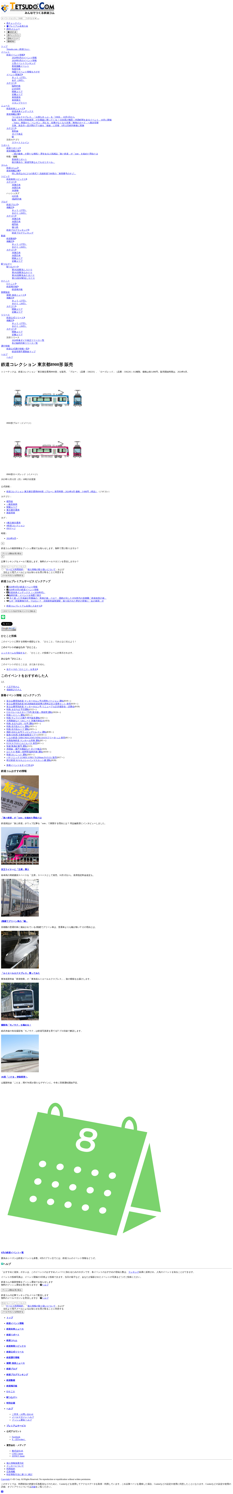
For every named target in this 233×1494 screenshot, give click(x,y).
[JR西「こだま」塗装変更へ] (20, 1071)
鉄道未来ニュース (15, 108)
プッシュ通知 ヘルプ (22, 1420)
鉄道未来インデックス (22, 111)
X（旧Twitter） (19, 1439)
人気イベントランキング (24, 63)
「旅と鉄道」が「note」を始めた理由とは (21, 818)
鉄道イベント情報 (15, 55)
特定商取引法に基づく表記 (19, 1474)
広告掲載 (10, 1471)
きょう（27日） (19, 77)
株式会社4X (17, 1451)
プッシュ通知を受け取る (11, 554)
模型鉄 (15, 224)
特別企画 (10, 1403)
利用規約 (10, 1469)
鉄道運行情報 (12, 1357)
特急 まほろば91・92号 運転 (19, 723)
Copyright (5, 1479)
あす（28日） (18, 80)
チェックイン (14, 23)
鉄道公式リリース (15, 318)
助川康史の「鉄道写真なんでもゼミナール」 (33, 162)
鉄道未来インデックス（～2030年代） (27, 592)
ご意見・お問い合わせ (22, 1414)
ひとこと (10, 284)
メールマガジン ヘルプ (23, 1417)
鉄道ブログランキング (17, 230)
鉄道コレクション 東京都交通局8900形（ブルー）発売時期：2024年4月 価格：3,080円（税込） (52, 491)
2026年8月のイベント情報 (24, 58)
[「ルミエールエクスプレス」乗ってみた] (20, 968)
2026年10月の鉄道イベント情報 (23, 589)
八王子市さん (12, 687)
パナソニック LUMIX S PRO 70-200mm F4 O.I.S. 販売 (31, 757)
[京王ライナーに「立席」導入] (20, 864)
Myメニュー (14, 29)
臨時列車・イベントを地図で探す (25, 595)
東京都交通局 (12, 510)
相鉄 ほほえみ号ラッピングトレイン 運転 (26, 732)
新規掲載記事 (12, 114)
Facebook (16, 1437)
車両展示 (16, 100)
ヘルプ (9, 357)
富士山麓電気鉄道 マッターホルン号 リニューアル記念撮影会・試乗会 (40, 706)
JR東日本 (16, 185)
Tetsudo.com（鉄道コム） (18, 49)
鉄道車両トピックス (16, 179)
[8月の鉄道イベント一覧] (82, 1247)
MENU (11, 42)
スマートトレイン (20, 142)
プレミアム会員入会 (18, 26)
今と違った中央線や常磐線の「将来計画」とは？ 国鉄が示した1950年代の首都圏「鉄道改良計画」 (58, 598)
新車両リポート (19, 159)
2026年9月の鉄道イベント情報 (22, 587)
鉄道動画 (10, 238)
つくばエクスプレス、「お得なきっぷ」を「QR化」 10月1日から (43, 117)
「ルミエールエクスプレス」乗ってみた (20, 973)
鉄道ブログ (11, 204)
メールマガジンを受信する (12, 575)
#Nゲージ (11, 528)
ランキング (133, 1272)
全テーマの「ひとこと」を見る (21, 669)
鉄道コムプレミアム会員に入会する (23, 606)
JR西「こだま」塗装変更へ (14, 1077)
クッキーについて (15, 1466)
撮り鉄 (15, 227)
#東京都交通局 (13, 523)
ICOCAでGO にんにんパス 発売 (21, 743)
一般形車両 (11, 504)
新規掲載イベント (20, 66)
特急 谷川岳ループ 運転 (17, 729)
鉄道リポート (12, 148)
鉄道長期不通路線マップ (24, 351)
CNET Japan (17, 1453)
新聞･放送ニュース (15, 295)
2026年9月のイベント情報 (24, 60)
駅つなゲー (11, 267)
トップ (9, 1318)
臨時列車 (16, 86)
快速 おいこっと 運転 (16, 754)
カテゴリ (10, 83)
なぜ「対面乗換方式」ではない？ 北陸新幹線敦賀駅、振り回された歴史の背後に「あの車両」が (56, 601)
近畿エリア (17, 94)
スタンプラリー (19, 103)
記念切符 (16, 89)
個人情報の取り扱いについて (42, 569)
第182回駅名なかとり (22, 272)
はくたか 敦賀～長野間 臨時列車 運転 (24, 752)
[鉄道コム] (28, 13)
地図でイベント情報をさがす (26, 72)
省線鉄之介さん (14, 689)
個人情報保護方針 (15, 1463)
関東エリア (17, 91)
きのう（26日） (19, 213)
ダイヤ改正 (17, 134)
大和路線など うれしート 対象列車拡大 (25, 721)
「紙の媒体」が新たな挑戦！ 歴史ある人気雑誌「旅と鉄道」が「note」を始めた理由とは (55, 154)
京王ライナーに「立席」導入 (15, 869)
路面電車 (10, 513)
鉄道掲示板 (11, 286)
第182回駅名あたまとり (23, 275)
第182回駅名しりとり (22, 269)
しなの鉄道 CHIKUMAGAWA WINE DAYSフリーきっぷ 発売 (35, 738)
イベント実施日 (14, 74)
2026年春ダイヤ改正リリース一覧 (28, 340)
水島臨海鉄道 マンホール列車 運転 (23, 740)
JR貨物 (15, 190)
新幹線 (15, 131)
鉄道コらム (11, 168)
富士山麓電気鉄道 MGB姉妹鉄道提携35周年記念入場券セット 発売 (38, 704)
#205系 (15, 196)
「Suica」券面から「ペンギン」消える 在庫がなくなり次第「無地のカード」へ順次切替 (55, 123)
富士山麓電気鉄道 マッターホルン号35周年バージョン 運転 (35, 701)
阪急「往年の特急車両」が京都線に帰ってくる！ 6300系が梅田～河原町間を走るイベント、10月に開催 (62, 120)
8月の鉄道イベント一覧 (12, 1252)
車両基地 (16, 97)
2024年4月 (11, 538)
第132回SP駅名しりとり (23, 278)
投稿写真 (16, 69)
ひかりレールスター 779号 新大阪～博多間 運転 (29, 712)
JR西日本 (16, 188)
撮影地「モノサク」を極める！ (16, 1025)
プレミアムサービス (16, 1426)
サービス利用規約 (14, 569)
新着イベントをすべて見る (19, 765)
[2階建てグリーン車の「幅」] (20, 916)
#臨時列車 (17, 199)
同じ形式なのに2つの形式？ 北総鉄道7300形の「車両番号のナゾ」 (44, 173)
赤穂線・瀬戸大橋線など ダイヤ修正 (24, 749)
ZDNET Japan (18, 1456)
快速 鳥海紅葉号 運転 (16, 746)
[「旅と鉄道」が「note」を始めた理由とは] (20, 812)
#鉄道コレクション (15, 525)
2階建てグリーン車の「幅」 (14, 921)
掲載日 (9, 207)
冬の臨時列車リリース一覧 (25, 343)
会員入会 (12, 32)
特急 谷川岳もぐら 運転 (17, 726)
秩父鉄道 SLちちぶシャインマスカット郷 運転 (28, 760)
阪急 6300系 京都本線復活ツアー (22, 735)
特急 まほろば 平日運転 (17, 709)
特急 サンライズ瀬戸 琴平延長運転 (23, 718)
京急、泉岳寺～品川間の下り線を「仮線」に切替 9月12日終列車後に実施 (48, 125)
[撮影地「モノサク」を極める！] (20, 1019)
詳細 (33, 1487)
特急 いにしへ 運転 (15, 715)
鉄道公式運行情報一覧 (17, 349)
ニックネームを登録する (13, 653)
